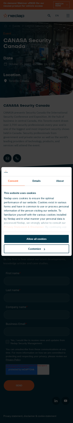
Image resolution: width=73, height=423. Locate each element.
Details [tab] (36, 180)
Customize (34, 248)
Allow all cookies (36, 238)
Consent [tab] (13, 180)
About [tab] (60, 180)
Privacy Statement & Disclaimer (24, 226)
